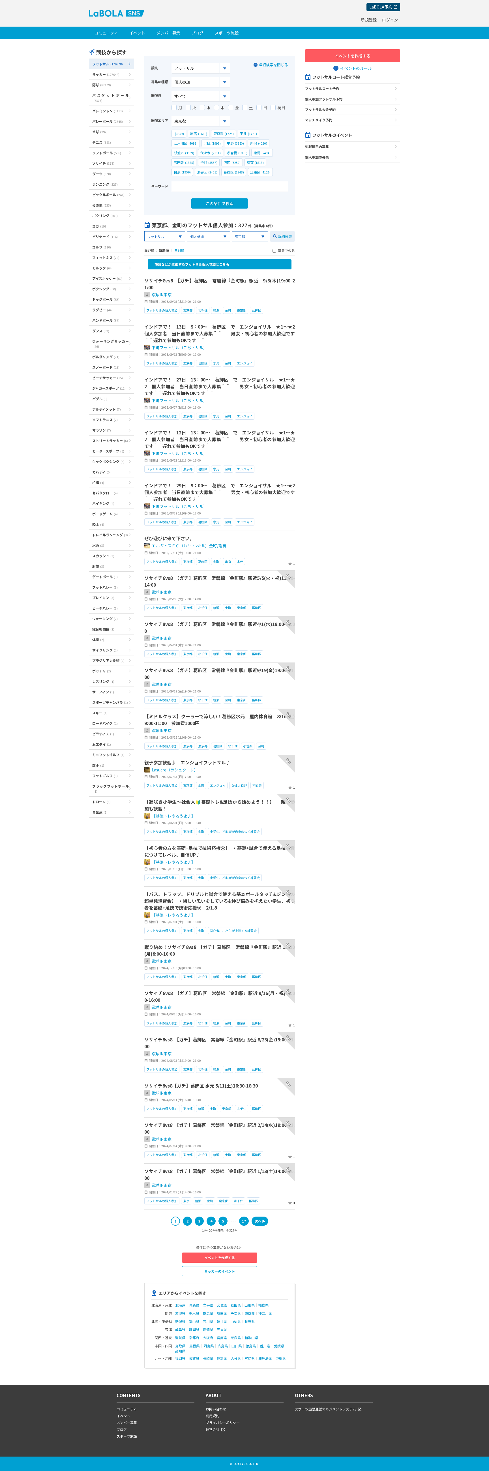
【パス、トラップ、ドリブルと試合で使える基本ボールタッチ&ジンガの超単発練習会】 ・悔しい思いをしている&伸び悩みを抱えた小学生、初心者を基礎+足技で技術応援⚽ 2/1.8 (219, 901)
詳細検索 (285, 236)
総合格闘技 (103, 629)
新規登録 (369, 20)
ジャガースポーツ (109, 388)
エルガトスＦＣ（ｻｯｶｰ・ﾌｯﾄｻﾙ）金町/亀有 (189, 545)
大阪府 (208, 1337)
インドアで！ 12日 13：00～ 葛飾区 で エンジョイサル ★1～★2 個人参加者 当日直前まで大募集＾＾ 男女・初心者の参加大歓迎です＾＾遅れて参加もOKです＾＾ (219, 439)
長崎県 (208, 1358)
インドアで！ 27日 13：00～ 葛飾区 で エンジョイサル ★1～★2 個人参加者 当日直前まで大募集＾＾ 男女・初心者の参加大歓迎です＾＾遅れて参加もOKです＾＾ (219, 386)
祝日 (281, 107)
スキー (100, 712)
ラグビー (102, 309)
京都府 (194, 1337)
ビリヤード (105, 236)
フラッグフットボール (110, 789)
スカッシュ (103, 555)
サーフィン (103, 691)
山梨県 (236, 1321)
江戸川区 (186, 143)
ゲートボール (105, 576)
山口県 (236, 1346)
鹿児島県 (265, 1358)
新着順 (164, 250)
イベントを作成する (219, 1257)
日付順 (179, 250)
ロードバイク (105, 723)
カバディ (101, 471)
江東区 (260, 172)
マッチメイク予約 (318, 119)
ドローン (101, 801)
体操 (98, 639)
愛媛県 (279, 1346)
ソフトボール (106, 152)
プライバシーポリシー (223, 1422)
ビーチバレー (105, 608)
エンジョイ (244, 363)
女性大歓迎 (239, 785)
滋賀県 (180, 1337)
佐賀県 (194, 1358)
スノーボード (105, 367)
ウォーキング (105, 618)
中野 (235, 143)
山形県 (249, 1305)
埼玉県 (222, 1313)
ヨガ (100, 226)
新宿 (258, 143)
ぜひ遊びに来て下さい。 (169, 538)
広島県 (223, 1346)
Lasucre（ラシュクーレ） (175, 770)
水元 (216, 363)
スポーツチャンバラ (110, 702)
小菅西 (247, 746)
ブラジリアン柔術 (108, 660)
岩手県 (208, 1305)
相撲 (98, 482)
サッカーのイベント (219, 1271)
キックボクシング (108, 461)
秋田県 (236, 1305)
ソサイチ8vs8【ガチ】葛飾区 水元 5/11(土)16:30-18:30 (201, 1085)
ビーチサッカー (107, 377)
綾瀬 (216, 310)
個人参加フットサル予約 (323, 99)
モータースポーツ (108, 451)
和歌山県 (251, 1337)
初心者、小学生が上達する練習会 (233, 930)
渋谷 (208, 162)
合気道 (100, 812)
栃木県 (194, 1313)
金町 (228, 310)
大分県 (236, 1358)
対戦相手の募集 (317, 146)
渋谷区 (207, 172)
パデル (100, 398)
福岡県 (180, 1358)
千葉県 (236, 1313)
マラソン (101, 430)
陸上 (98, 524)
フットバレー (105, 587)
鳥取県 (180, 1346)
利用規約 (212, 1415)
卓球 (100, 131)
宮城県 (222, 1305)
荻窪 (255, 162)
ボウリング (105, 215)
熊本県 (222, 1358)
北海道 (180, 1305)
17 (244, 1221)
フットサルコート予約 (322, 88)
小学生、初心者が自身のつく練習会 (235, 831)
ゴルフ (101, 247)
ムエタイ (101, 744)
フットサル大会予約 (320, 109)
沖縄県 (281, 1358)
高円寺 (184, 162)
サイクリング (105, 649)
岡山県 (208, 1346)
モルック (102, 267)
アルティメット (106, 409)
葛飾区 (234, 172)
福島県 (263, 1305)
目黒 (182, 172)
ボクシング (104, 288)
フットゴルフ (105, 775)
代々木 (210, 152)
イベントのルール (356, 68)
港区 (232, 162)
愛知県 (208, 1329)
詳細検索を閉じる (273, 65)
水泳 (98, 545)
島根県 (194, 1346)
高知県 (180, 1351)
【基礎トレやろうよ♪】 (173, 816)
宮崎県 (249, 1358)
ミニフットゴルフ (108, 754)
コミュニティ (106, 33)
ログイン (390, 20)
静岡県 (194, 1329)
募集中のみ (286, 251)
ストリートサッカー (110, 440)
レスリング (103, 681)
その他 (101, 205)
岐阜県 (180, 1329)
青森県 (194, 1305)
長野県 (249, 1321)
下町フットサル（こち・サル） (179, 347)
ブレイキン (103, 597)
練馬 (262, 152)
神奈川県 (265, 1313)
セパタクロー (105, 492)
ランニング (105, 184)
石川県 (208, 1321)
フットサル (107, 63)
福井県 (222, 1321)
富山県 (194, 1321)
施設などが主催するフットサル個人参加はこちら (192, 264)
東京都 (223, 133)
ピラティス (103, 733)
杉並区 (184, 152)
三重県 (222, 1329)
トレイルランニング (110, 534)
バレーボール (107, 121)
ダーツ (101, 173)
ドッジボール (105, 299)
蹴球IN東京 (161, 294)
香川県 (265, 1346)
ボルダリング (105, 356)
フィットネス (105, 257)
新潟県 (180, 1321)
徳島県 (251, 1346)
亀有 (228, 561)
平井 (248, 133)
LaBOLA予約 (380, 7)
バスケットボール (110, 98)
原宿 (198, 133)
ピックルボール (108, 194)
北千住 (202, 310)
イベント (137, 33)
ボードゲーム (105, 513)
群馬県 (208, 1313)
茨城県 (180, 1313)
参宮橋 (237, 152)
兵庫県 (222, 1337)
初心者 (257, 785)
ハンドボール (105, 320)
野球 (101, 84)
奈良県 (236, 1337)
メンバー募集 (168, 33)
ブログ (197, 33)
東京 (186, 1200)
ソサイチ (103, 163)
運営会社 (212, 1429)
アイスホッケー (107, 278)
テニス (101, 142)
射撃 (98, 566)
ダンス (100, 330)
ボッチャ (101, 670)
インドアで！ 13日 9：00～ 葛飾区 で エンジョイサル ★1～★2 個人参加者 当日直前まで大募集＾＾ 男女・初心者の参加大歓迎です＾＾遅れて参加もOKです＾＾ (221, 333)
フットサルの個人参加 (161, 310)
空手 (98, 765)
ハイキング (103, 503)
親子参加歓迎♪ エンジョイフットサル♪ (187, 762)
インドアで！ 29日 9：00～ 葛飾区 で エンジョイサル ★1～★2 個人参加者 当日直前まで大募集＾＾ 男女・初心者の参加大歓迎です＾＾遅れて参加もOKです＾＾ (221, 492)
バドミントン (107, 110)
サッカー (105, 74)
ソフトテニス (105, 419)
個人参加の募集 (317, 157)
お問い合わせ (216, 1408)
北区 (212, 143)
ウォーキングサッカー (110, 344)
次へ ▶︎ (259, 1221)
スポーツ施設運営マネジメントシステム (325, 1408)
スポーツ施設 (227, 33)
